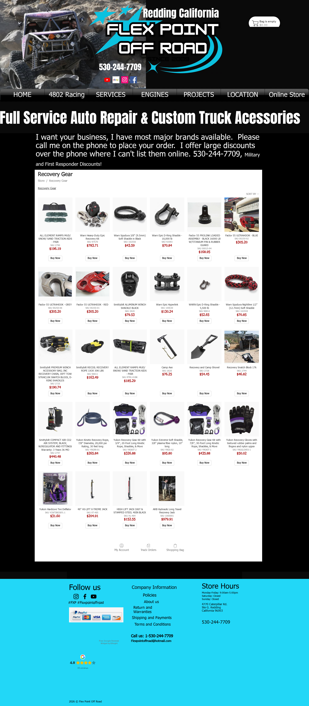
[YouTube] (93, 596)
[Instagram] (124, 79)
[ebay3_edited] (115, 79)
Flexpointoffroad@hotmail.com (151, 641)
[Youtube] (107, 79)
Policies (149, 595)
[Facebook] (133, 79)
